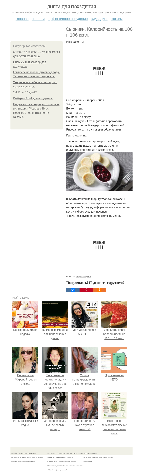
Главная (22, 18)
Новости (38, 18)
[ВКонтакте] (73, 290)
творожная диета (83, 276)
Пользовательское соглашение (70, 453)
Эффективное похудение (68, 18)
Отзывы (117, 18)
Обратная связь (90, 453)
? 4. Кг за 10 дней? (25, 92)
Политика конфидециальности (60, 457)
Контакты (51, 453)
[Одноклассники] (99, 290)
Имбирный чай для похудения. (33, 98)
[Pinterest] (86, 290)
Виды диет (99, 18)
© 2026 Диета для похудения (23, 453)
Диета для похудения (71, 7)
